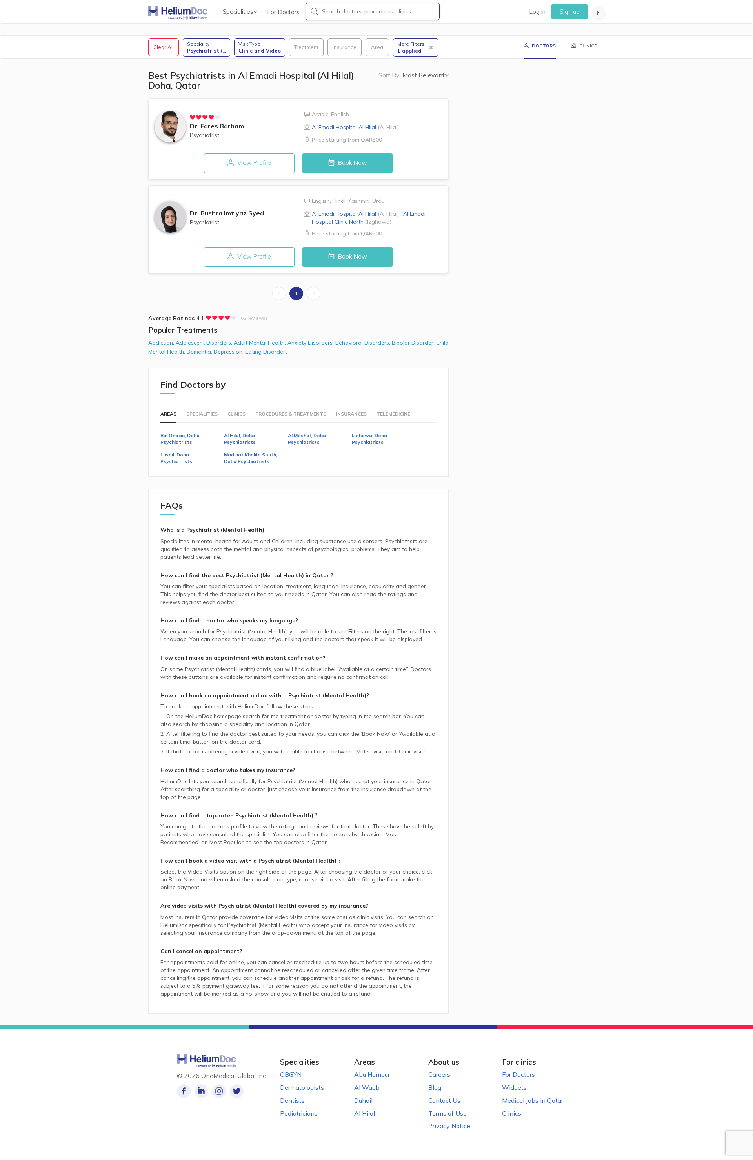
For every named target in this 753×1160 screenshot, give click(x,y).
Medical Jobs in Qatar (532, 1100)
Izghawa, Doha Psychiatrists (369, 438)
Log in (537, 11)
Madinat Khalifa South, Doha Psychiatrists (250, 458)
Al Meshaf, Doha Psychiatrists (307, 438)
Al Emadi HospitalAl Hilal (355, 127)
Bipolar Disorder (414, 342)
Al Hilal (364, 1113)
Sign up (570, 11)
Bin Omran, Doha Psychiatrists (180, 438)
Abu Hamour (372, 1074)
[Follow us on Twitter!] (237, 1091)
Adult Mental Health (260, 342)
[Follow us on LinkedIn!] (201, 1091)
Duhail (363, 1100)
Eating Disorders (266, 351)
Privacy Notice (449, 1126)
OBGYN (291, 1074)
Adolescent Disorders (205, 342)
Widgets (514, 1087)
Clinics (511, 1113)
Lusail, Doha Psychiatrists (176, 458)
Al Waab (367, 1087)
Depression (229, 351)
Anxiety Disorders (311, 342)
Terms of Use (447, 1113)
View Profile (253, 162)
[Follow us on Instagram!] (219, 1091)
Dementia (200, 351)
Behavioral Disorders (363, 342)
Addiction (162, 342)
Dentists (292, 1100)
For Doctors (283, 12)
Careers (439, 1074)
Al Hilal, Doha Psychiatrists (240, 438)
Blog (434, 1087)
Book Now (351, 162)
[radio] (192, 117)
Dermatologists (302, 1087)
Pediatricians (299, 1113)
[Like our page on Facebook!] (184, 1091)
